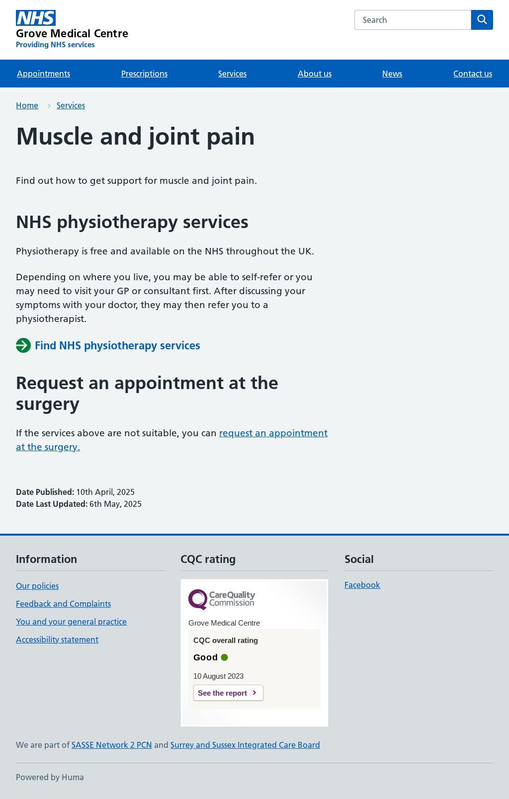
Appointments (43, 74)
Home (27, 105)
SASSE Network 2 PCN (112, 745)
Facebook (362, 585)
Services (232, 74)
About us (315, 74)
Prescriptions (144, 74)
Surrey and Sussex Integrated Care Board (245, 745)
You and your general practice (71, 622)
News (392, 74)
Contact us (472, 74)
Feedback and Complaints (63, 604)
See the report (222, 693)
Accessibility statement (57, 639)
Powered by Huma (50, 777)
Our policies (37, 586)
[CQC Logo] (221, 600)
